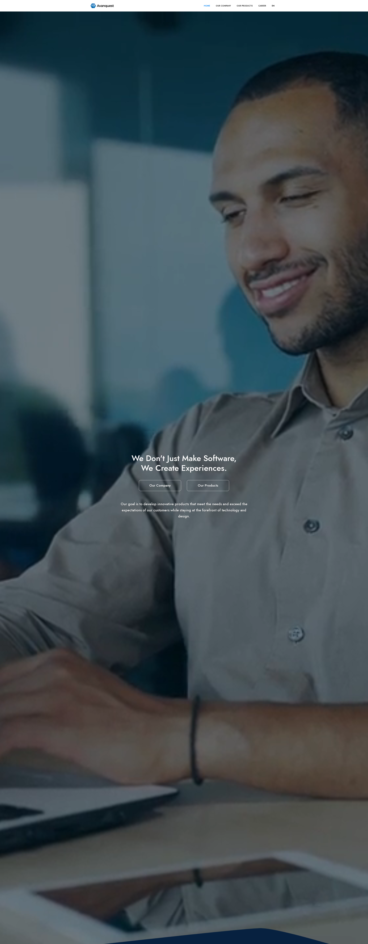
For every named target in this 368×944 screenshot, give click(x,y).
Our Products (208, 485)
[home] (102, 5)
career (262, 5)
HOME (207, 5)
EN (273, 5)
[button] (273, 6)
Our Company (160, 485)
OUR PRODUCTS (245, 5)
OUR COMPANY (223, 5)
